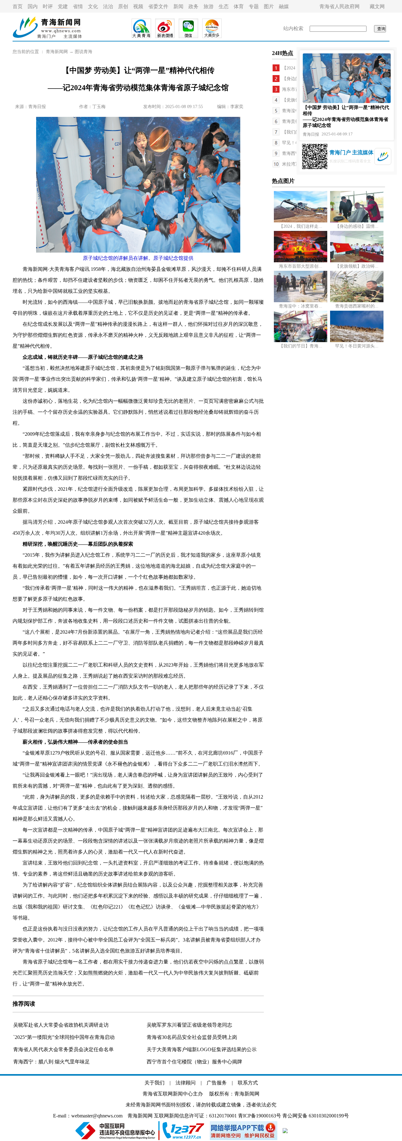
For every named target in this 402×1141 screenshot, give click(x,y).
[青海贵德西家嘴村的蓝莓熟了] (356, 300)
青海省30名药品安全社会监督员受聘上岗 (192, 1037)
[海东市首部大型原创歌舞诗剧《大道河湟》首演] (300, 261)
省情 (78, 6)
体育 (239, 6)
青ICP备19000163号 (259, 1115)
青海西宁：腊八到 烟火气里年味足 (51, 1061)
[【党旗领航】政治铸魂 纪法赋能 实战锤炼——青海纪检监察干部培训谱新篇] (356, 261)
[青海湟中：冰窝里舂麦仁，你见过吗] (300, 300)
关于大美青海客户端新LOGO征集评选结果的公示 (202, 1049)
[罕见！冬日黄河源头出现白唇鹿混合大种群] (356, 340)
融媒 (284, 6)
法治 (108, 6)
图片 (269, 6)
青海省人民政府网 (339, 6)
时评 (48, 6)
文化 (93, 6)
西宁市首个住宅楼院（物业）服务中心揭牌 (194, 1061)
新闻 (178, 6)
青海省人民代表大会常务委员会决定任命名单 (63, 1049)
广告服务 (217, 1082)
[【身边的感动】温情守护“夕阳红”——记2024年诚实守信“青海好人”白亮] (356, 221)
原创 (123, 6)
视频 (138, 6)
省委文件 (158, 6)
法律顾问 (186, 1082)
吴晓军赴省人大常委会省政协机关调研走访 (61, 1025)
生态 (224, 6)
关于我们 (154, 1082)
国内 (33, 6)
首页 (18, 6)
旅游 (209, 6)
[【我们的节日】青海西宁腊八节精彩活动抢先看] (300, 340)
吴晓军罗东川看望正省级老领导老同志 (189, 1025)
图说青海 (83, 51)
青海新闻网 (57, 51)
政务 (193, 6)
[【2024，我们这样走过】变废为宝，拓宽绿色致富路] (300, 221)
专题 (254, 6)
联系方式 (248, 1082)
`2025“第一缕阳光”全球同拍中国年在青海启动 (64, 1037)
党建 (63, 6)
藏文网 (377, 6)
